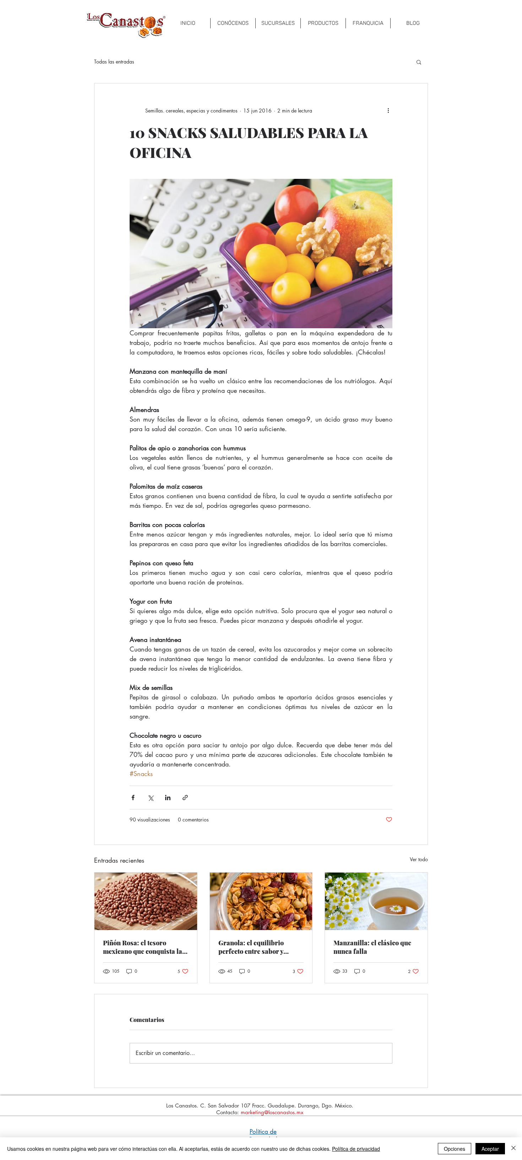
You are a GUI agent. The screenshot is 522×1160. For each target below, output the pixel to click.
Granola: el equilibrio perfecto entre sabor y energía (251, 947)
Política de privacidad (356, 1148)
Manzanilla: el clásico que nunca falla (372, 947)
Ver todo (419, 859)
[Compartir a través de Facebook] (133, 797)
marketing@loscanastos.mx (272, 1112)
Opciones (454, 1148)
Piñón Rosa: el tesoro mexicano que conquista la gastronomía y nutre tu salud (142, 947)
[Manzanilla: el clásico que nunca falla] (376, 901)
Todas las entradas (114, 61)
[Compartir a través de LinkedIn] (167, 797)
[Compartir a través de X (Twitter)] (150, 797)
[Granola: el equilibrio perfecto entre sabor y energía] (261, 901)
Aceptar (490, 1148)
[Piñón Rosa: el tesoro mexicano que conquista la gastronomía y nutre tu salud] (145, 901)
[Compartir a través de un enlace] (185, 797)
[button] (418, 62)
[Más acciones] (388, 110)
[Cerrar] (513, 1148)
